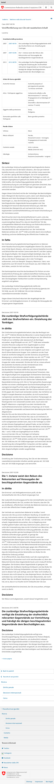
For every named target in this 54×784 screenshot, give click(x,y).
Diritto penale (8, 687)
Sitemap (29, 781)
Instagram (8, 753)
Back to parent (8, 671)
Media (6, 738)
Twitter (6, 748)
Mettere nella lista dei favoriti (20, 19)
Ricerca (4, 682)
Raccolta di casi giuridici (10, 677)
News (6, 767)
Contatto (7, 733)
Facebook (7, 758)
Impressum (39, 781)
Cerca (5, 698)
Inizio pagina (7, 659)
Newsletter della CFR (11, 763)
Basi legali (49, 781)
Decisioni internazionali (12, 693)
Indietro (5, 19)
